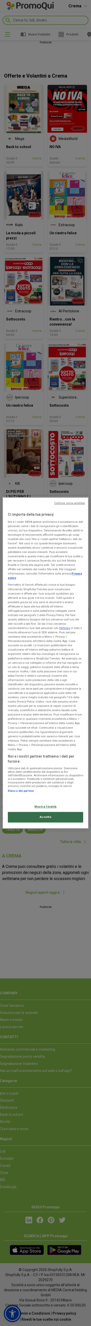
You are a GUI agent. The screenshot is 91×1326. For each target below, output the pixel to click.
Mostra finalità (45, 807)
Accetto (46, 817)
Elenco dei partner (21, 791)
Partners (64, 628)
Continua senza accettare (69, 503)
